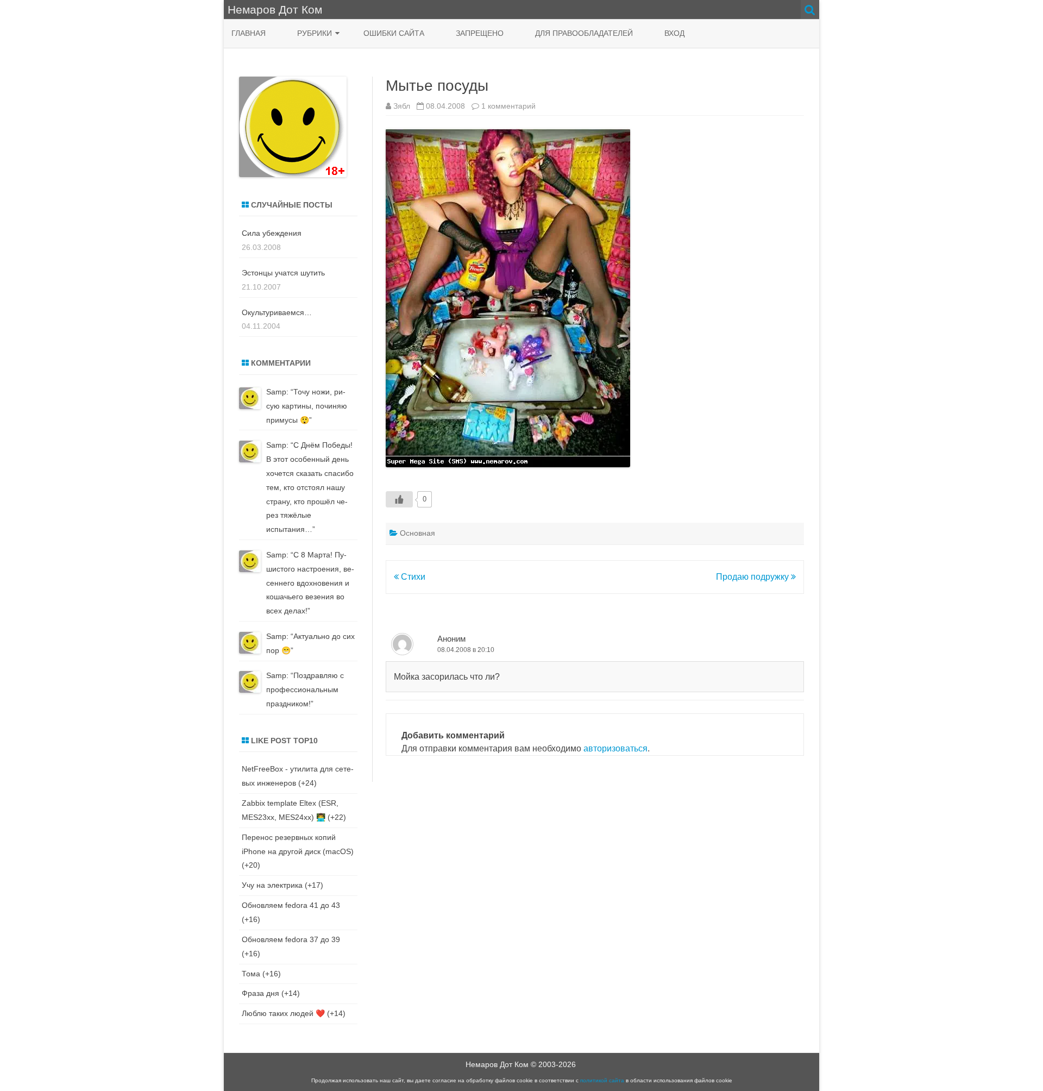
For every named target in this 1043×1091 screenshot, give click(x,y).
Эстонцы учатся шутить (283, 272)
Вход (674, 33)
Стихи (412, 576)
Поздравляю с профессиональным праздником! (305, 689)
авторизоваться (615, 748)
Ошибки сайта (393, 33)
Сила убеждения (271, 233)
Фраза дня (260, 993)
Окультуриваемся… (277, 312)
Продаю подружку (753, 576)
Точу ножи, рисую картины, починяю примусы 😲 (306, 405)
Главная (248, 33)
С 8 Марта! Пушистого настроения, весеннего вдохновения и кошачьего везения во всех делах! (310, 582)
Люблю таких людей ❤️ (283, 1013)
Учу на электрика (272, 885)
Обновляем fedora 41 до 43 (291, 905)
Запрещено (480, 33)
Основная (417, 533)
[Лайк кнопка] (399, 499)
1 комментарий (508, 106)
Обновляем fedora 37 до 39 (291, 939)
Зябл (401, 106)
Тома (251, 973)
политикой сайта (602, 1080)
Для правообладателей (584, 33)
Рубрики (314, 33)
